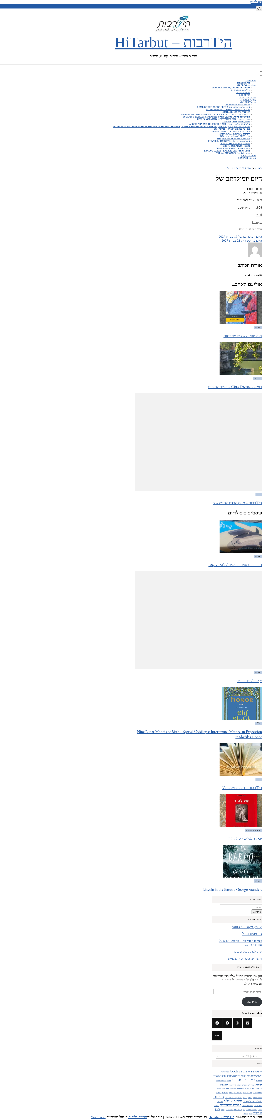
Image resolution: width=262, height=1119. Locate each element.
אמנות (243, 1076)
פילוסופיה (237, 1109)
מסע (250, 1097)
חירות (219, 1089)
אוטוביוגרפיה (225, 1072)
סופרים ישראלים (231, 1098)
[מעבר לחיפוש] (259, 8)
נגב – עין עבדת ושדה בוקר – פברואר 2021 (232, 129)
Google (257, 222)
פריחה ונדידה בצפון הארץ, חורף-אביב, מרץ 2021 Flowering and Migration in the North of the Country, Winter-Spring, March (181, 126)
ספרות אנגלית (232, 1101)
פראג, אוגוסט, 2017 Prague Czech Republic (227, 151)
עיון (243, 1110)
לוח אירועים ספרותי (247, 97)
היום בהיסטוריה (242, 240)
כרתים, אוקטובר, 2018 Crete (236, 146)
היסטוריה (240, 1089)
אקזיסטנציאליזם (233, 1076)
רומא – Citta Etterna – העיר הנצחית (235, 386)
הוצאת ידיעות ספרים (248, 1085)
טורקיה (259, 1093)
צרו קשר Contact (247, 158)
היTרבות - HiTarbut (221, 1117)
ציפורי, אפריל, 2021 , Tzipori (236, 122)
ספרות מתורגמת (231, 1105)
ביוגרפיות (259, 1081)
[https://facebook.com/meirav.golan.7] (217, 1023)
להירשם (252, 1002)
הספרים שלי (250, 80)
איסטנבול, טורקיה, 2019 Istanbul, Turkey (229, 141)
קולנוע (223, 1110)
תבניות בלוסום (137, 1117)
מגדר (231, 1093)
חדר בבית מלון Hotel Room (236, 112)
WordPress (98, 1117)
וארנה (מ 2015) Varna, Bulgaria (233, 153)
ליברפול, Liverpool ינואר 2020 (235, 134)
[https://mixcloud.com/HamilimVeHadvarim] (217, 1035)
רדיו (258, 494)
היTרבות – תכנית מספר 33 (242, 787)
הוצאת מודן (224, 1085)
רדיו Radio (244, 95)
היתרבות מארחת (243, 92)
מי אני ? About (248, 156)
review (256, 1071)
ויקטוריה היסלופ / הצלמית (245, 959)
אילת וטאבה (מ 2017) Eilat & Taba (233, 148)
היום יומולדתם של (240, 236)
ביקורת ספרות (243, 1079)
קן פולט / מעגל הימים (248, 952)
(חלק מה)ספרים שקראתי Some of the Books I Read (223, 107)
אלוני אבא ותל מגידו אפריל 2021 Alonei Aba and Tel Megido (219, 124)
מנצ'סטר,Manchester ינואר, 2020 (233, 139)
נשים (239, 1097)
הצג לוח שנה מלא (250, 229)
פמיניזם (229, 1109)
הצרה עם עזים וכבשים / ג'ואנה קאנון (234, 564)
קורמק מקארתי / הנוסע (247, 927)
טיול (255, 1092)
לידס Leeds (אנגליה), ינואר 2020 (235, 136)
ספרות (257, 327)
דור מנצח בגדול (243, 83)
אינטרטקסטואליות (254, 1076)
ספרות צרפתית (251, 1110)
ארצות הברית (219, 1075)
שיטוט (246, 1113)
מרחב (245, 1097)
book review (240, 1071)
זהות (227, 1089)
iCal (259, 215)
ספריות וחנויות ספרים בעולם (237, 105)
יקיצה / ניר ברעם (249, 680)
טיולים (257, 378)
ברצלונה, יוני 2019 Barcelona (235, 143)
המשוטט (233, 1089)
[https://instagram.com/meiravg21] (237, 1023)
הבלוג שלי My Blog (246, 85)
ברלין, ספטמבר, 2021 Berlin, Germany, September (223, 119)
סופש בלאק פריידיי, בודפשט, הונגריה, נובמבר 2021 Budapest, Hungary (216, 117)
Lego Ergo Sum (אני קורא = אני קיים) (231, 88)
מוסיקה (225, 1092)
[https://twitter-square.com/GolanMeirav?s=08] (247, 1023)
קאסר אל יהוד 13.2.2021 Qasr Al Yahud (230, 131)
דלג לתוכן (256, 2)
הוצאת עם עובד (253, 1088)
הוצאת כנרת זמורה (235, 1085)
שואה (250, 1113)
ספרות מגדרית (247, 1106)
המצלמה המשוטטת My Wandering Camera (228, 109)
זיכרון (223, 1089)
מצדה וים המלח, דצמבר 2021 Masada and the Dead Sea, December (215, 114)
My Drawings (248, 100)
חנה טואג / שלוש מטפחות (242, 335)
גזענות (229, 1081)
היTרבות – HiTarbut (173, 42)
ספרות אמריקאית (252, 1101)
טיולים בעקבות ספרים (240, 90)
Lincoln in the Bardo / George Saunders (232, 889)
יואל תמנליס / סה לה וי (245, 838)
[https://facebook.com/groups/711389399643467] (227, 1023)
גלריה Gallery (248, 102)
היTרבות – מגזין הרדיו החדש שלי (237, 502)
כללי (258, 723)
